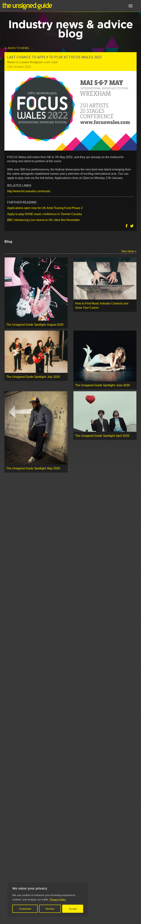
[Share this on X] (132, 226)
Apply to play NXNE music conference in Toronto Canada (44, 214)
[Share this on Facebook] (127, 226)
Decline (50, 908)
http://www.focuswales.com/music (29, 191)
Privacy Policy (58, 899)
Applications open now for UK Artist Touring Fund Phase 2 (45, 208)
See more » (128, 251)
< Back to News (16, 48)
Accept (73, 908)
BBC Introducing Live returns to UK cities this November (43, 220)
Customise (25, 908)
